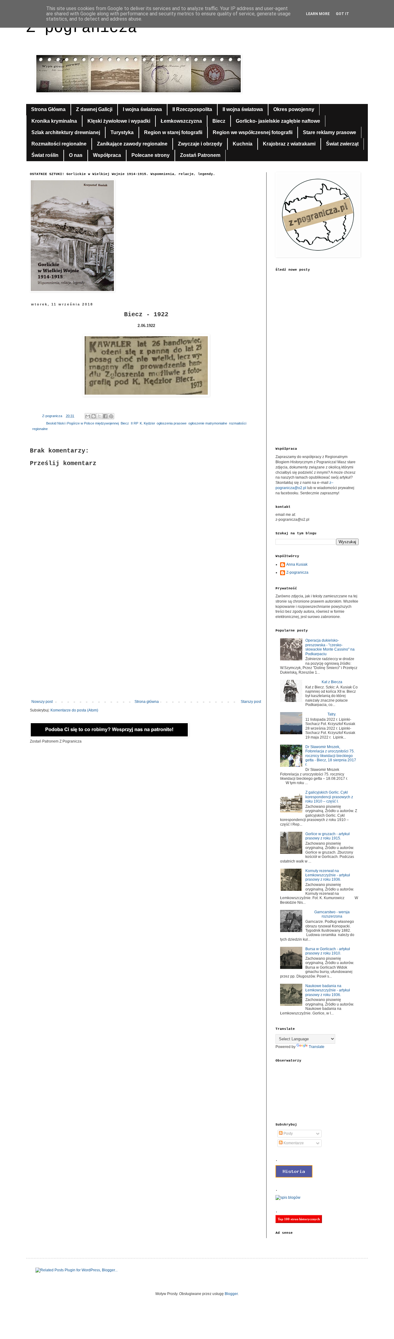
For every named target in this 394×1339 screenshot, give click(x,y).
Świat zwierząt (342, 143)
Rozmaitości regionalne (58, 143)
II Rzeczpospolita (192, 109)
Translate (316, 1047)
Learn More (318, 14)
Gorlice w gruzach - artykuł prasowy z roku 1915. (327, 836)
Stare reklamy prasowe (329, 132)
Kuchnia (242, 143)
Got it (342, 14)
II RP (134, 423)
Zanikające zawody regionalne (132, 143)
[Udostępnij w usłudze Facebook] (105, 416)
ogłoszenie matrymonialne (207, 423)
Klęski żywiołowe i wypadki (118, 121)
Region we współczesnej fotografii (252, 132)
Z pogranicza (81, 28)
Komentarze (293, 1143)
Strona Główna (48, 109)
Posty (288, 1133)
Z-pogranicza (297, 572)
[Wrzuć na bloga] (93, 416)
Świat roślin (44, 155)
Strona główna (147, 701)
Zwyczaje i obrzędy (200, 143)
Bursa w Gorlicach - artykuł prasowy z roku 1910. (327, 951)
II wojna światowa (243, 109)
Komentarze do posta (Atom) (74, 710)
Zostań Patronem (200, 155)
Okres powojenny (293, 109)
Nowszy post (42, 701)
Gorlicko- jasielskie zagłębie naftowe (278, 121)
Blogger (231, 1294)
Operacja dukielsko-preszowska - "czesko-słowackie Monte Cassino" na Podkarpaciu (330, 647)
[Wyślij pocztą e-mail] (88, 416)
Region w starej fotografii (173, 132)
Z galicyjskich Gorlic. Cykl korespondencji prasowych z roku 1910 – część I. (329, 796)
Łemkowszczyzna (181, 121)
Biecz (218, 121)
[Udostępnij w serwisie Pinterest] (111, 416)
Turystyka (122, 132)
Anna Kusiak (297, 564)
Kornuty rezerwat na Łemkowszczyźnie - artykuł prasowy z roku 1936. (327, 875)
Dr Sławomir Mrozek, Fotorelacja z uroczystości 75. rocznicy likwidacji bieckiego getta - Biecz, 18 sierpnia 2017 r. (330, 756)
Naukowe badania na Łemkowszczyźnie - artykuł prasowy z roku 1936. (327, 990)
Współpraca (107, 155)
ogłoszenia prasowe (172, 423)
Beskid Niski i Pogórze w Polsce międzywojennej (82, 423)
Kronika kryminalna (54, 121)
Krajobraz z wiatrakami (289, 143)
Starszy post (251, 701)
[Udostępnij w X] (99, 416)
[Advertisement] (146, 649)
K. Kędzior (147, 423)
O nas (75, 155)
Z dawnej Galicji (94, 109)
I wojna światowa (142, 109)
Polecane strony (150, 155)
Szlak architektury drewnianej (65, 132)
